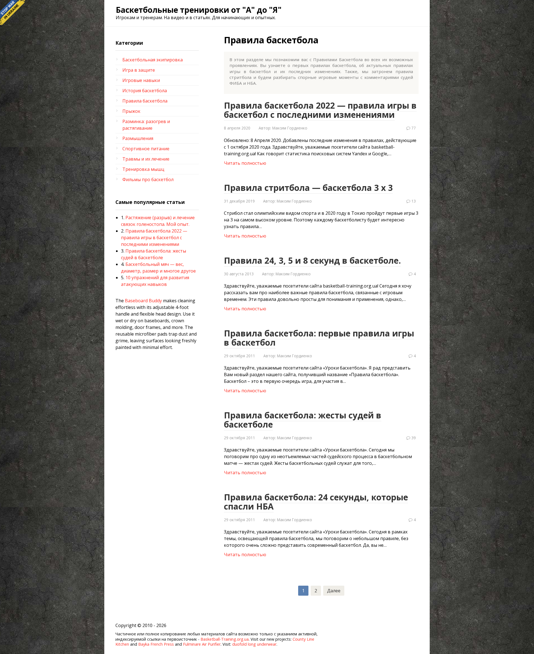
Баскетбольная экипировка (152, 60)
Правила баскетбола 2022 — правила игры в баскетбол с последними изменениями (154, 237)
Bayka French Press (156, 644)
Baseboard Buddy (143, 301)
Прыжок (131, 111)
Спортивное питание (145, 149)
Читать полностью (245, 163)
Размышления (137, 138)
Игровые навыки (141, 80)
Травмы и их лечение (145, 159)
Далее (333, 591)
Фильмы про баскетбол (148, 179)
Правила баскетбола (144, 101)
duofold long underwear (254, 644)
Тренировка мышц (143, 169)
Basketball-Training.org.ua (225, 639)
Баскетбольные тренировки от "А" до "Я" (198, 9)
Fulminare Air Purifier (202, 644)
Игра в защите (138, 70)
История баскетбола (144, 91)
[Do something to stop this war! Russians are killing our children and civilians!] (12, 12)
